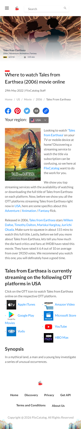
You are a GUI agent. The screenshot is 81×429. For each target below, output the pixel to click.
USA (18, 206)
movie (28, 99)
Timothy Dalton (25, 225)
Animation (29, 210)
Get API (65, 395)
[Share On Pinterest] (17, 111)
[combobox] (39, 120)
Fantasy (44, 210)
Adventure (12, 210)
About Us (58, 405)
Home (8, 99)
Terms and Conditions (31, 405)
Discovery (31, 395)
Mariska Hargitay (48, 225)
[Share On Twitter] (27, 111)
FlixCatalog (51, 168)
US (18, 99)
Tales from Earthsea (42, 220)
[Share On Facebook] (8, 111)
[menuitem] (14, 397)
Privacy (49, 395)
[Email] (36, 111)
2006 (39, 99)
